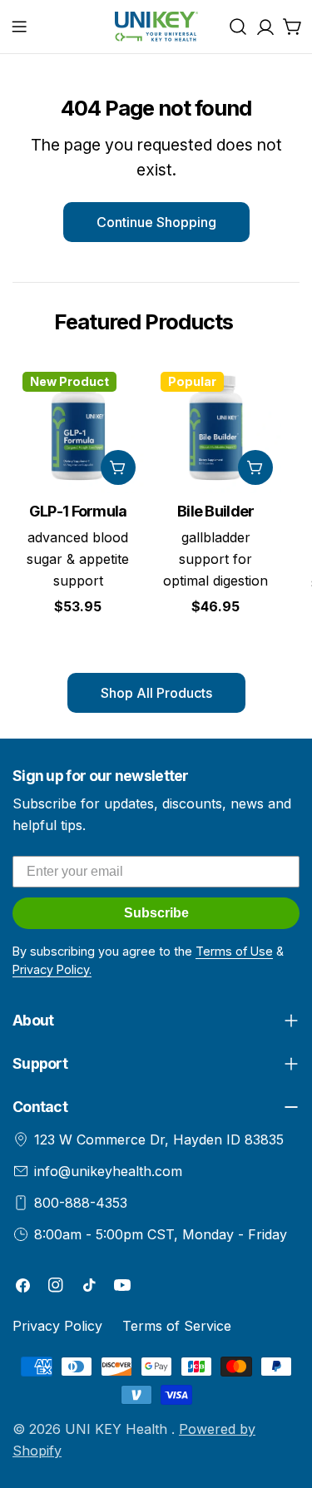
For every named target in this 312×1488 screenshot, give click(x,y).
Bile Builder (215, 511)
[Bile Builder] (216, 427)
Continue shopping (156, 222)
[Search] (238, 26)
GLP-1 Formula (78, 511)
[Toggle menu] (19, 26)
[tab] (143, 322)
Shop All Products (156, 693)
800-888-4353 (80, 1202)
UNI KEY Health (118, 1429)
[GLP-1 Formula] (78, 427)
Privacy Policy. (52, 969)
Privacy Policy (57, 1325)
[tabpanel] (156, 503)
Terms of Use (234, 951)
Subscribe (156, 913)
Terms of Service (176, 1325)
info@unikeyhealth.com (108, 1171)
